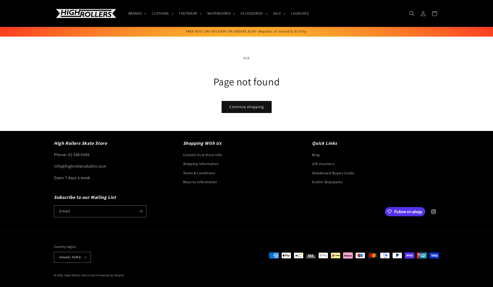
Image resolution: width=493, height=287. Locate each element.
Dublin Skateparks (327, 182)
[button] (137, 13)
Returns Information (200, 182)
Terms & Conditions (199, 173)
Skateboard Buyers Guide (333, 173)
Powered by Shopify (111, 275)
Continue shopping (246, 106)
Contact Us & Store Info (202, 154)
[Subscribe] (140, 211)
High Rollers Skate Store (80, 275)
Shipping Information (201, 163)
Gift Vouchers (323, 163)
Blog (315, 154)
